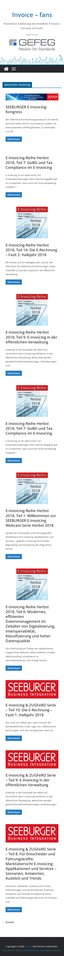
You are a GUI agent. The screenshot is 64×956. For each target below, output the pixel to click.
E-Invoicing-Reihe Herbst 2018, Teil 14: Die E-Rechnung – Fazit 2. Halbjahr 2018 (31, 249)
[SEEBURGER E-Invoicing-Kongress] (32, 97)
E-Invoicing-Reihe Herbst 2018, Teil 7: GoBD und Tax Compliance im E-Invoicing (29, 162)
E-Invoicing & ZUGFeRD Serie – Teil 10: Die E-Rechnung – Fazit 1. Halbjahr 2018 (31, 709)
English (28, 35)
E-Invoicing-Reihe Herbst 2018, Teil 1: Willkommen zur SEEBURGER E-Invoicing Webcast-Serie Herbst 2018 (31, 518)
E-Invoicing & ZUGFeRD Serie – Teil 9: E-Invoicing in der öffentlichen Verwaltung (31, 780)
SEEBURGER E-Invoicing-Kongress (26, 109)
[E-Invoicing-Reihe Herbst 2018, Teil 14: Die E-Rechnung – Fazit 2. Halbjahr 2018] (32, 222)
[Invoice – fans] (32, 56)
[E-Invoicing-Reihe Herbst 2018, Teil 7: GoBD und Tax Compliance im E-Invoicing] (32, 401)
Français (35, 35)
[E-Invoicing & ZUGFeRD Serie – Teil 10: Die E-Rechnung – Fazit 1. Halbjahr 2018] (32, 689)
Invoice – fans (32, 14)
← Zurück (8, 922)
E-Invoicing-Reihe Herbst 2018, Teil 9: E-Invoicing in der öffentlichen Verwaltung (31, 337)
